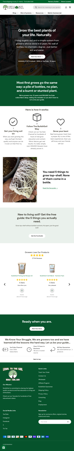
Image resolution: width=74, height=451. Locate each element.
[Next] (69, 284)
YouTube (5, 414)
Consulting (41, 397)
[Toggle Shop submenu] (18, 13)
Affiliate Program (44, 383)
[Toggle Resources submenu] (45, 13)
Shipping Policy (43, 390)
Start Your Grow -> (37, 56)
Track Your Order (44, 372)
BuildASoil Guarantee (45, 387)
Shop (14, 13)
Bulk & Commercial (54, 13)
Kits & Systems (26, 13)
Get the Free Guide (37, 236)
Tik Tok (5, 429)
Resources (39, 13)
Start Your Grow (37, 328)
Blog (39, 401)
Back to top (37, 359)
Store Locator (66, 2)
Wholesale (41, 379)
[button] (70, 7)
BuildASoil (9, 444)
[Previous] (5, 284)
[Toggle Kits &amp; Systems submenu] (33, 13)
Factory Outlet (53, 2)
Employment (42, 405)
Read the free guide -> (50, 188)
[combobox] (47, 7)
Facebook (6, 421)
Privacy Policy (43, 394)
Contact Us (42, 376)
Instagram (6, 418)
